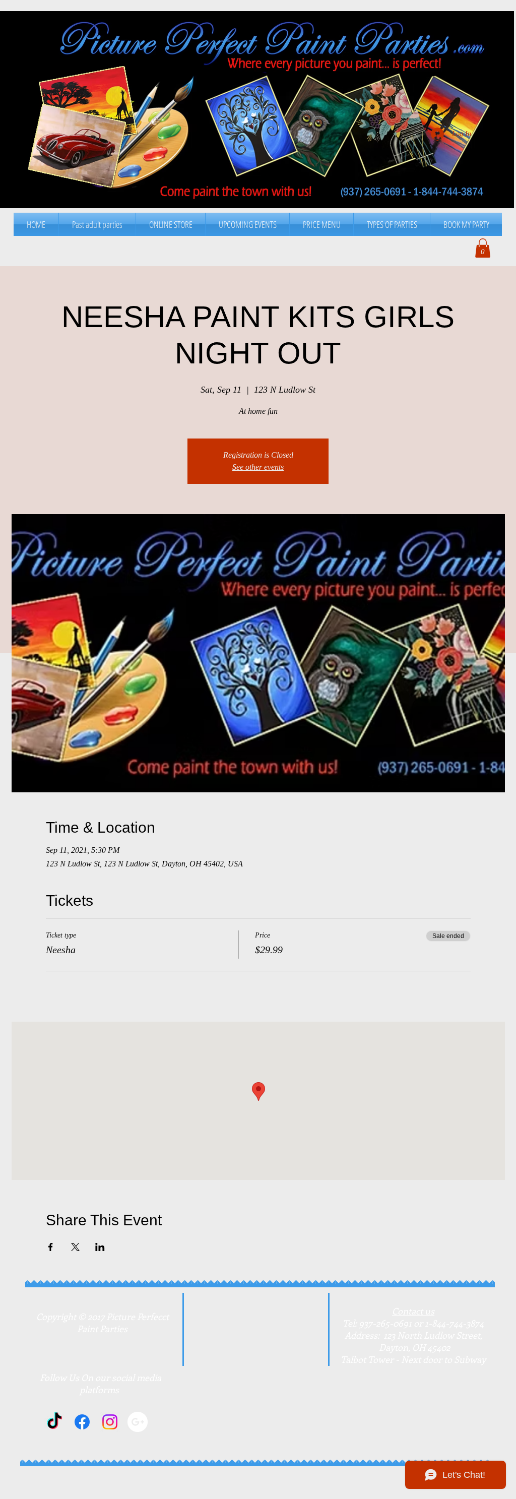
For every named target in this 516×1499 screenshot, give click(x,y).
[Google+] (137, 1422)
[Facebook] (82, 1422)
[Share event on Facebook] (50, 1247)
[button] (321, 224)
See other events (258, 467)
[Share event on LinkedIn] (100, 1247)
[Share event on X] (75, 1247)
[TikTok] (54, 1422)
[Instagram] (110, 1422)
